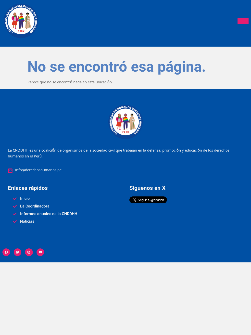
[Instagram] (29, 252)
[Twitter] (17, 252)
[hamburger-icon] (243, 21)
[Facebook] (6, 252)
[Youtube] (40, 252)
